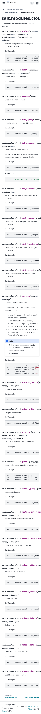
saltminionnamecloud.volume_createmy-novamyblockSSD (23, 609)
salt (23, 179)
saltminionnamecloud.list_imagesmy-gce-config (23, 235)
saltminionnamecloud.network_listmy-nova (23, 423)
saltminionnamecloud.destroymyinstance (23, 110)
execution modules (11, 12)
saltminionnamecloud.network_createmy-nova (23, 400)
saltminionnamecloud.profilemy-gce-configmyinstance (23, 452)
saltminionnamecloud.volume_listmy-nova (23, 685)
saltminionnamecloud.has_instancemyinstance (23, 209)
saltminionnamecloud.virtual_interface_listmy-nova (23, 556)
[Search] (32, 3)
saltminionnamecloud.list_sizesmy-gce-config (23, 287)
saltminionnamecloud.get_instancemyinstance (23, 168)
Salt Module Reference (15, 10)
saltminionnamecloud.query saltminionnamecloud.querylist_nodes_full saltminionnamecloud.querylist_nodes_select (23, 477)
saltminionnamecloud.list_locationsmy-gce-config (23, 261)
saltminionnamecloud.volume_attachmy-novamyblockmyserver (23, 582)
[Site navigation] (4, 3)
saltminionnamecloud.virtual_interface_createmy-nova (23, 529)
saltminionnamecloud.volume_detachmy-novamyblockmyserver (23, 662)
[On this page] (37, 3)
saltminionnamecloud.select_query (23, 503)
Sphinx (4, 711)
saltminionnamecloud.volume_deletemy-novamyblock (23, 636)
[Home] (3, 10)
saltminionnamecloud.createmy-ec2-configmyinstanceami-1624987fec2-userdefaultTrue (23, 87)
